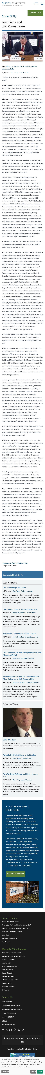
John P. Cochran (25, 73)
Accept (40, 1071)
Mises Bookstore (7, 970)
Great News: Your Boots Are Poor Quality (19, 634)
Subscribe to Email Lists (10, 980)
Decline (33, 1071)
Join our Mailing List (8, 1025)
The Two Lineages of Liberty (14, 588)
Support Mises (35, 13)
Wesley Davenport (31, 637)
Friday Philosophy (18, 613)
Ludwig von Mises (33, 683)
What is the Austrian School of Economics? (16, 925)
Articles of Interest (18, 683)
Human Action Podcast (10, 938)
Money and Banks (8, 69)
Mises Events (6, 963)
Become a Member (15, 874)
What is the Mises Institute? (11, 953)
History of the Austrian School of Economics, (21, 66)
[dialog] (22, 1066)
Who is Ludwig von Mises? (10, 922)
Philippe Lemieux (26, 591)
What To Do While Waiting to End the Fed (19, 755)
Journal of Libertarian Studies (12, 932)
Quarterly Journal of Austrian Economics (15, 928)
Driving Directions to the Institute (13, 956)
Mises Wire (16, 591)
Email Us (4, 1021)
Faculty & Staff (7, 973)
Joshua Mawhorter (27, 658)
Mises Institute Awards (9, 966)
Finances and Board (8, 976)
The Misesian (6, 942)
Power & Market (18, 637)
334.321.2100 (11, 1013)
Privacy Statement (8, 987)
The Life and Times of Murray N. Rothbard (20, 610)
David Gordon (31, 613)
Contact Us (6, 990)
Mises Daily (9, 16)
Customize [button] (5, 1071)
